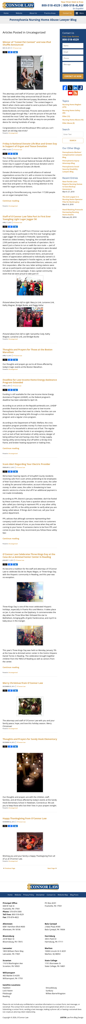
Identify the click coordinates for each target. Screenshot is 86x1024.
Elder (66, 116)
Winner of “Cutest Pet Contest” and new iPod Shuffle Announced (27, 43)
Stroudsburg (51, 987)
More (81, 13)
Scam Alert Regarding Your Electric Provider (26, 464)
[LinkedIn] (75, 87)
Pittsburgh (7, 993)
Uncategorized (13, 133)
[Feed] (75, 93)
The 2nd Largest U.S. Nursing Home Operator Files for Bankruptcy (72, 199)
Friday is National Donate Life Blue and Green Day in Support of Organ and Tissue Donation (30, 145)
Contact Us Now (72, 76)
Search (73, 140)
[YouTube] (70, 93)
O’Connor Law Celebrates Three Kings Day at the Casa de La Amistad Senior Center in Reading (29, 555)
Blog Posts (74, 895)
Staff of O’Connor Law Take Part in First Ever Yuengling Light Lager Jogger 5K (27, 218)
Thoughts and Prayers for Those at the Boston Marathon (27, 351)
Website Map (63, 895)
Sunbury (49, 990)
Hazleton (6, 987)
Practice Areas (50, 13)
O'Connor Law (22, 1017)
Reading (6, 996)
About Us (33, 13)
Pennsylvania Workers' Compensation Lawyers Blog (72, 154)
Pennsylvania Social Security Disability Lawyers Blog (70, 169)
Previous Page (10, 868)
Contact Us (67, 13)
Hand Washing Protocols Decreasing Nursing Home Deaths (72, 212)
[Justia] (80, 87)
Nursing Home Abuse (72, 120)
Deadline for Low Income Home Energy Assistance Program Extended (30, 381)
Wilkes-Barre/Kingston (55, 993)
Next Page (51, 868)
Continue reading (11, 200)
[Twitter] (70, 87)
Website (19, 13)
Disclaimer (40, 895)
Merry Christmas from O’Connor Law (23, 682)
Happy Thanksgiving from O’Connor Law (25, 818)
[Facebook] (65, 87)
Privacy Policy (28, 895)
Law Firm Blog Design (71, 1017)
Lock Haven (8, 990)
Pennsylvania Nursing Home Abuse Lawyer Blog (18, 5)
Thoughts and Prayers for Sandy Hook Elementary (30, 739)
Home (6, 13)
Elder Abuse (68, 123)
